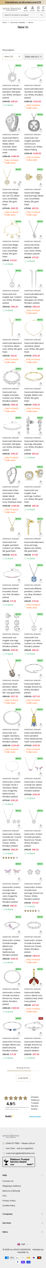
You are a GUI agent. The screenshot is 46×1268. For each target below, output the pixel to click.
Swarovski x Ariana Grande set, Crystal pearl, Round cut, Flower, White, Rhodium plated (11, 840)
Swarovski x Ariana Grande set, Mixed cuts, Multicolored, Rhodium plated (33, 786)
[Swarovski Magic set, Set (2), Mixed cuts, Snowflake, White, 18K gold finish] (12, 177)
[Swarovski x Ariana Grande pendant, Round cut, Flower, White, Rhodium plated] (34, 818)
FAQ (4, 1195)
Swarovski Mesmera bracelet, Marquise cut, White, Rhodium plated (12, 445)
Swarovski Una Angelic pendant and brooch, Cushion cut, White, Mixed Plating (33, 143)
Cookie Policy (8, 1205)
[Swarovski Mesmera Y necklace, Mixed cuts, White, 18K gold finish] (12, 327)
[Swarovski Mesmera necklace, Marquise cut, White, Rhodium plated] (34, 73)
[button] (10, 858)
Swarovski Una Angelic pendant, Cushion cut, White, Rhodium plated (33, 642)
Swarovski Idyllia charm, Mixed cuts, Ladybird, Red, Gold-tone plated (34, 997)
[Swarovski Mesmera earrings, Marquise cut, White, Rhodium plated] (34, 425)
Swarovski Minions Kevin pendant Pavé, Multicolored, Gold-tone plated (33, 737)
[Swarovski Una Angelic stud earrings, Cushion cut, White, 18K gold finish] (34, 475)
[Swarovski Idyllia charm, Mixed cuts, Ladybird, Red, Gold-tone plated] (34, 977)
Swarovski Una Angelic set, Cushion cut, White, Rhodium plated (12, 298)
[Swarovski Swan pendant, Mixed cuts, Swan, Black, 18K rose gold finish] (12, 668)
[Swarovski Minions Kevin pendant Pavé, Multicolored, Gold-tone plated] (34, 717)
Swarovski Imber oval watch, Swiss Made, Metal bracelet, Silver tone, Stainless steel (12, 496)
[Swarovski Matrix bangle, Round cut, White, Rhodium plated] (34, 668)
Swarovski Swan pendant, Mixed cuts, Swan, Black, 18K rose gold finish (11, 688)
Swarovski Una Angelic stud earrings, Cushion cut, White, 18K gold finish (33, 496)
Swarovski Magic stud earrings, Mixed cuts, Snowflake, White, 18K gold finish (33, 198)
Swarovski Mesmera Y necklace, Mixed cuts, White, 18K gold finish (12, 347)
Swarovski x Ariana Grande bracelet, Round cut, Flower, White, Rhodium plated (33, 946)
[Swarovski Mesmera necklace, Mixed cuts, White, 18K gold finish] (34, 327)
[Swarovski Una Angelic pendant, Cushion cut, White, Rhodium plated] (34, 622)
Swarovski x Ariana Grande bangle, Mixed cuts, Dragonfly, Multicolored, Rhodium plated (11, 947)
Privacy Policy (9, 1200)
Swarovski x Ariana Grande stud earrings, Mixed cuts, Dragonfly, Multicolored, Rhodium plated (11, 894)
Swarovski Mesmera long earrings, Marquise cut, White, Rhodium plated (34, 298)
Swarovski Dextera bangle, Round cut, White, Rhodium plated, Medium (33, 1046)
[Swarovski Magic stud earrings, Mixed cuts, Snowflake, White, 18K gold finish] (34, 177)
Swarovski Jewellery (17, 22)
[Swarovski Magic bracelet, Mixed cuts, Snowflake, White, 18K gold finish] (12, 229)
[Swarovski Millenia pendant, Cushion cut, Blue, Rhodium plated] (34, 573)
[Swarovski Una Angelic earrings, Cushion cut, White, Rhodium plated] (12, 622)
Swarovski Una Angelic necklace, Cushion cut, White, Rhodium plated (11, 737)
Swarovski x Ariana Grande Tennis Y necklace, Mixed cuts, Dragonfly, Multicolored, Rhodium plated (11, 789)
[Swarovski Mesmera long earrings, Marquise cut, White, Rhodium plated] (34, 278)
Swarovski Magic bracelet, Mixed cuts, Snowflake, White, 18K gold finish (10, 250)
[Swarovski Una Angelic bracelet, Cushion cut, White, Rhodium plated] (12, 376)
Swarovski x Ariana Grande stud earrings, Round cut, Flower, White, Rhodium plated (33, 893)
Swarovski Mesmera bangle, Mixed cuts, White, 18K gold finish (34, 396)
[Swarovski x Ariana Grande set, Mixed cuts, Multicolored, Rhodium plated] (34, 766)
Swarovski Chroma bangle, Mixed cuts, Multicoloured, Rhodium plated (11, 1046)
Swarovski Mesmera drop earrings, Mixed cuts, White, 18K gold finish (34, 546)
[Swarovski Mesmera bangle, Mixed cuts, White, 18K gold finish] (34, 376)
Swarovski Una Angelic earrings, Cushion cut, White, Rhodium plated (11, 642)
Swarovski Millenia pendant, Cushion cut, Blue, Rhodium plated (33, 593)
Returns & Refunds (11, 1190)
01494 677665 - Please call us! (20, 1143)
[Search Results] (41, 15)
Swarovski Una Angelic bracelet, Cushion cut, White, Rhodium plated (11, 396)
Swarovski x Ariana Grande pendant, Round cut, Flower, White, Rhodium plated (33, 840)
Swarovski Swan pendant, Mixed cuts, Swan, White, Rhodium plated (32, 249)
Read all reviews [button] (35, 1117)
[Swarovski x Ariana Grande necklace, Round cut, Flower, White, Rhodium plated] (12, 977)
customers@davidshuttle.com (20, 1153)
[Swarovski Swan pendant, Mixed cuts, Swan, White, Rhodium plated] (34, 229)
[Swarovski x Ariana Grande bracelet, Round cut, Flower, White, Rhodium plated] (34, 925)
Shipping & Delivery (11, 1186)
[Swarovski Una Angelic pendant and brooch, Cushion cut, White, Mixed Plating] (34, 122)
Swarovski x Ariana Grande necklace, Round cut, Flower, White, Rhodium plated (11, 998)
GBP (23, 1244)
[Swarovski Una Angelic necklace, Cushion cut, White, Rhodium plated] (12, 717)
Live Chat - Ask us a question (19, 1148)
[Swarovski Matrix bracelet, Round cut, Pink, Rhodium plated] (12, 573)
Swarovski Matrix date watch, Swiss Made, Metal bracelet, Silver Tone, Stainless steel (11, 145)
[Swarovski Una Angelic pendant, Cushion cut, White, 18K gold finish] (12, 527)
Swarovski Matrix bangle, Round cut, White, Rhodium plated (33, 688)
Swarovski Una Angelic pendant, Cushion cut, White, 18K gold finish (11, 546)
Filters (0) (8, 56)
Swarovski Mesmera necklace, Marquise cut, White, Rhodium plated (34, 93)
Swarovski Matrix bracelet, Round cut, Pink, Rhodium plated (11, 593)
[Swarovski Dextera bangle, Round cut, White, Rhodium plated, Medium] (34, 1026)
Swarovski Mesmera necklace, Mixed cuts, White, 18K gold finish (34, 347)
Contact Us (7, 1181)
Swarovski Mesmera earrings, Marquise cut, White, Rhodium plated (34, 445)
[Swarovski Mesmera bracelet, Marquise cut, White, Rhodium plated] (12, 425)
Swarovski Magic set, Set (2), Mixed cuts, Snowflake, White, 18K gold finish (10, 198)
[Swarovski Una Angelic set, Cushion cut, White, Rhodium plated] (12, 278)
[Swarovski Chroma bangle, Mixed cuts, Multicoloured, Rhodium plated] (12, 1026)
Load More (23, 1078)
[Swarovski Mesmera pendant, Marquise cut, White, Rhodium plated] (12, 73)
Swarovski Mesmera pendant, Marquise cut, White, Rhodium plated (12, 93)
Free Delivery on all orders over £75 (23, 2)
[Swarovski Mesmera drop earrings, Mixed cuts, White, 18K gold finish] (34, 527)
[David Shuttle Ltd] (11, 8)
